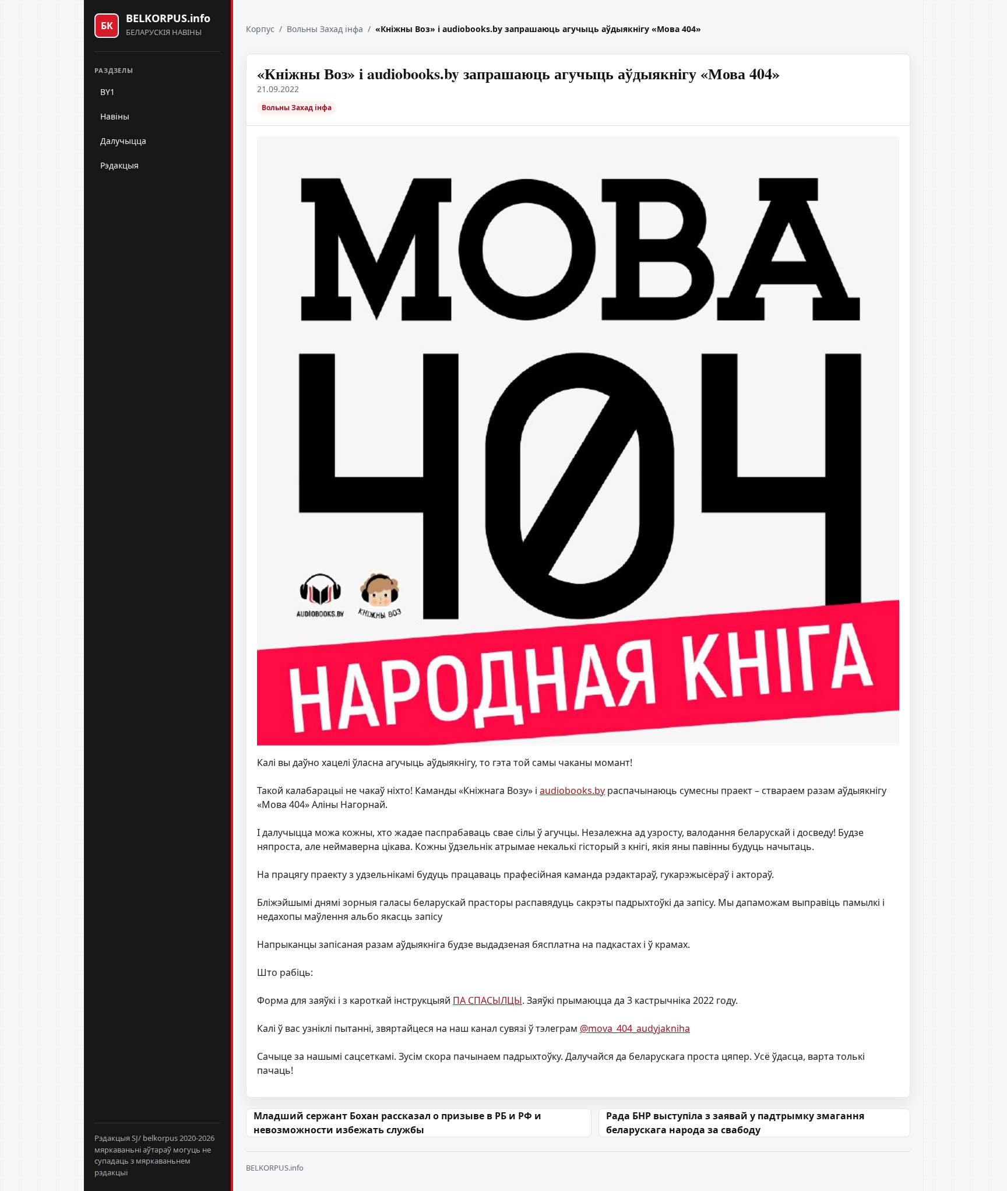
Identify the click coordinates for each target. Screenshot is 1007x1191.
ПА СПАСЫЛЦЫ (487, 1000)
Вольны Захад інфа (325, 28)
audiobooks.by (572, 790)
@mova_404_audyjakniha (635, 1028)
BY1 (107, 91)
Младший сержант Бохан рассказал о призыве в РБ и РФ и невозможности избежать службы (397, 1122)
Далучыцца (123, 140)
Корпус (260, 28)
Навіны (114, 116)
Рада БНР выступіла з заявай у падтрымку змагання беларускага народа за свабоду (735, 1122)
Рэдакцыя (119, 165)
